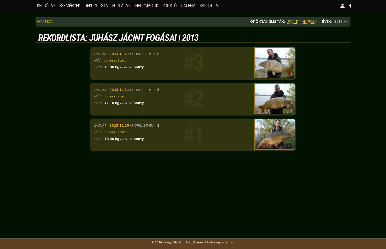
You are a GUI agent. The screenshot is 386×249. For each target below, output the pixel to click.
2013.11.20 (119, 125)
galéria (188, 5)
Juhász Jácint (115, 60)
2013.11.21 (119, 53)
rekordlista (96, 5)
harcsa (309, 22)
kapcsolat (210, 5)
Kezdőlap (46, 5)
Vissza (46, 21)
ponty (293, 22)
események (69, 5)
